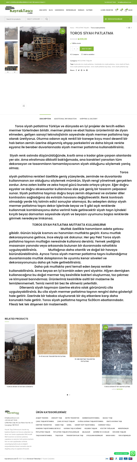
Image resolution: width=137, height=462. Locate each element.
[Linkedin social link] (84, 70)
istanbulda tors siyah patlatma (105, 64)
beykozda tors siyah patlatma (84, 64)
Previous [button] (8, 72)
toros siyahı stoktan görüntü (20, 387)
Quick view (33, 337)
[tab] (45, 117)
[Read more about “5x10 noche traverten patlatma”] (65, 332)
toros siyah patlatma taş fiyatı (80, 66)
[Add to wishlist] (33, 327)
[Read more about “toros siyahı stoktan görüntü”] (33, 332)
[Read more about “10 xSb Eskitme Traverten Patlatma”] (98, 332)
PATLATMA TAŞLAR (82, 28)
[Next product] (131, 28)
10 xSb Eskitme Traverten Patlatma (85, 360)
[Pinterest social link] (81, 70)
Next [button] (15, 72)
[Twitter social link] (78, 70)
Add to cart (87, 49)
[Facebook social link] (76, 70)
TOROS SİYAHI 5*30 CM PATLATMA (117, 387)
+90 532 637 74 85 (11, 420)
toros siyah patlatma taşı (120, 66)
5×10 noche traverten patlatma (52, 356)
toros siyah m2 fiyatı (122, 64)
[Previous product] (127, 28)
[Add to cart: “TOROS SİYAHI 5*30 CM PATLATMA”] (130, 332)
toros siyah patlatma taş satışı (101, 66)
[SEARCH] (46, 19)
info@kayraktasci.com (12, 418)
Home (72, 28)
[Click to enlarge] (23, 106)
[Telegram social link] (87, 70)
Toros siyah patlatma (28, 126)
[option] (11, 33)
